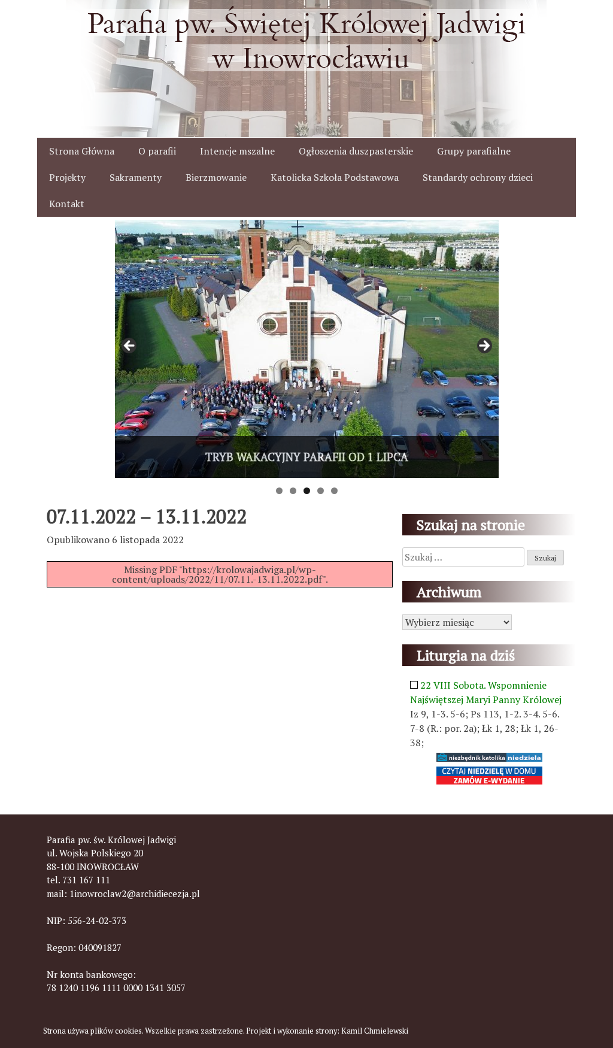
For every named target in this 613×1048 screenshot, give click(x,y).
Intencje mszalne (237, 150)
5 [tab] (334, 490)
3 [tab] (307, 490)
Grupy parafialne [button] (474, 150)
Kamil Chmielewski (374, 1031)
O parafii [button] (157, 150)
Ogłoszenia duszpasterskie (356, 150)
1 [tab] (279, 490)
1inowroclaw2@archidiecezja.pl (134, 893)
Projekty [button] (67, 177)
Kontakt (66, 203)
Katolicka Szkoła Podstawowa (335, 177)
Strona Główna (81, 150)
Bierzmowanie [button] (216, 177)
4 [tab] (320, 490)
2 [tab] (293, 490)
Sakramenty (136, 177)
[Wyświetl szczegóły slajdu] (307, 349)
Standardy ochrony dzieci (478, 177)
